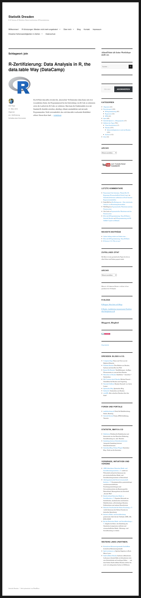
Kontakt (87, 29)
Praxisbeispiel (107, 109)
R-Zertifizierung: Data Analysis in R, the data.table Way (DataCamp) (49, 66)
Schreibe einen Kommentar (17, 118)
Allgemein (11, 112)
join (9, 115)
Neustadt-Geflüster (108, 384)
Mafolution (106, 434)
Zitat (104, 137)
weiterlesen (57, 115)
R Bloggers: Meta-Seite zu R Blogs (111, 304)
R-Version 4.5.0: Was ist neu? (112, 241)
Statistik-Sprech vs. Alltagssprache (113, 121)
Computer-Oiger (108, 361)
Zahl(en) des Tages (108, 123)
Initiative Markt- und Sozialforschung (114, 514)
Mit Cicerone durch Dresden (111, 379)
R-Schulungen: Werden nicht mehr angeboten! (40, 29)
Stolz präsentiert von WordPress (30, 588)
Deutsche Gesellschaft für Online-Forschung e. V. (117, 507)
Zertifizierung (16, 115)
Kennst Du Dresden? (109, 370)
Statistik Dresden (21, 16)
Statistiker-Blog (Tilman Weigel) (113, 448)
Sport (105, 118)
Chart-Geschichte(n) (111, 125)
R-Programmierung (110, 111)
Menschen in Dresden (109, 375)
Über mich (67, 29)
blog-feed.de (105, 345)
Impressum (97, 29)
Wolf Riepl (11, 106)
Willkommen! (13, 29)
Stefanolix (106, 391)
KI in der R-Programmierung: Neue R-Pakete (116, 239)
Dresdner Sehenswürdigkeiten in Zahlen (24, 34)
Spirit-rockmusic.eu (109, 551)
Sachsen (107, 134)
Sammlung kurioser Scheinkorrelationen (115, 441)
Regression (108, 114)
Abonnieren (123, 89)
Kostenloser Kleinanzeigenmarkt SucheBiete (116, 546)
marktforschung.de (108, 411)
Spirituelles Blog (108, 388)
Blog (79, 29)
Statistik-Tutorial (108, 416)
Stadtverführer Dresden (110, 556)
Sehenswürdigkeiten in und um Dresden (119, 130)
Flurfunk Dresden (108, 365)
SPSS (106, 116)
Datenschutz (50, 34)
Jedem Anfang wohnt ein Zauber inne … (115, 236)
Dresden (107, 128)
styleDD (105, 393)
